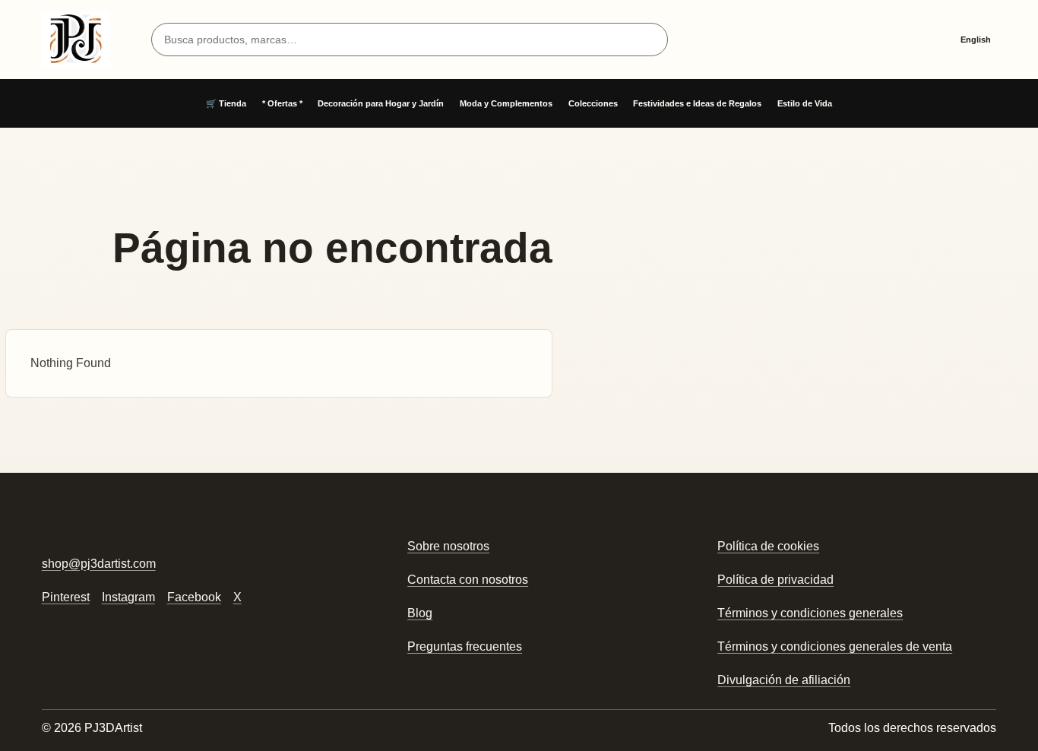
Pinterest (66, 597)
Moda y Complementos (506, 103)
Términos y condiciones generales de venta (834, 646)
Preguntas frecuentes (464, 646)
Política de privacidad (775, 579)
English (975, 39)
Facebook (194, 597)
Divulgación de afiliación (783, 679)
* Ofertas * (282, 103)
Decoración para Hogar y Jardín (381, 103)
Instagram (128, 597)
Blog (419, 613)
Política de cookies (768, 546)
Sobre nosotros (448, 546)
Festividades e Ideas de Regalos (697, 103)
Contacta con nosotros (467, 579)
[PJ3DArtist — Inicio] (76, 39)
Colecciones (593, 103)
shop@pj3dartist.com (99, 563)
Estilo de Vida (804, 103)
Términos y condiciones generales (810, 613)
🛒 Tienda (226, 103)
